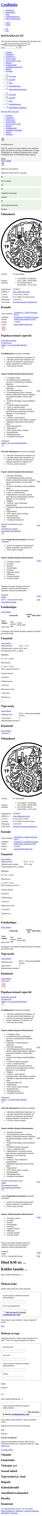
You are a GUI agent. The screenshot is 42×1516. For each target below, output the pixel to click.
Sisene (8, 25)
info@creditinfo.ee (8, 1511)
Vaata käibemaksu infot (21, 292)
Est (7, 29)
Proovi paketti (6, 161)
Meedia (8, 69)
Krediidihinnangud (12, 17)
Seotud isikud (11, 59)
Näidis (3, 345)
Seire (7, 14)
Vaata (39, 561)
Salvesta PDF (6, 112)
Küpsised (13, 1513)
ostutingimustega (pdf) (11, 1315)
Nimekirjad (10, 10)
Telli (38, 600)
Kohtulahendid (11, 65)
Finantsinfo (10, 54)
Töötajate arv (10, 57)
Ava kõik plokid (7, 1450)
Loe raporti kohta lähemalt (17, 345)
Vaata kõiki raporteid (8, 340)
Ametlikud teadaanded (14, 67)
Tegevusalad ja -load (13, 61)
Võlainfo (9, 52)
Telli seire (15, 112)
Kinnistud (9, 71)
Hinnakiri (19, 1511)
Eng (7, 31)
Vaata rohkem (6, 612)
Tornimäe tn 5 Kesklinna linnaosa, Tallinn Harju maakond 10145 (26, 318)
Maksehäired (10, 12)
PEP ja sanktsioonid (13, 19)
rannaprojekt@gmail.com (23, 324)
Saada (3, 1384)
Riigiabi (8, 63)
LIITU (8, 23)
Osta (38, 391)
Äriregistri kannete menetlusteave (25, 302)
